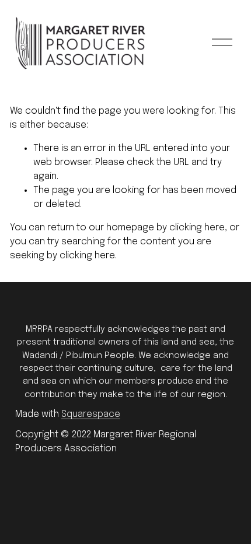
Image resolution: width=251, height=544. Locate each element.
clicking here (197, 228)
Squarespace (90, 414)
